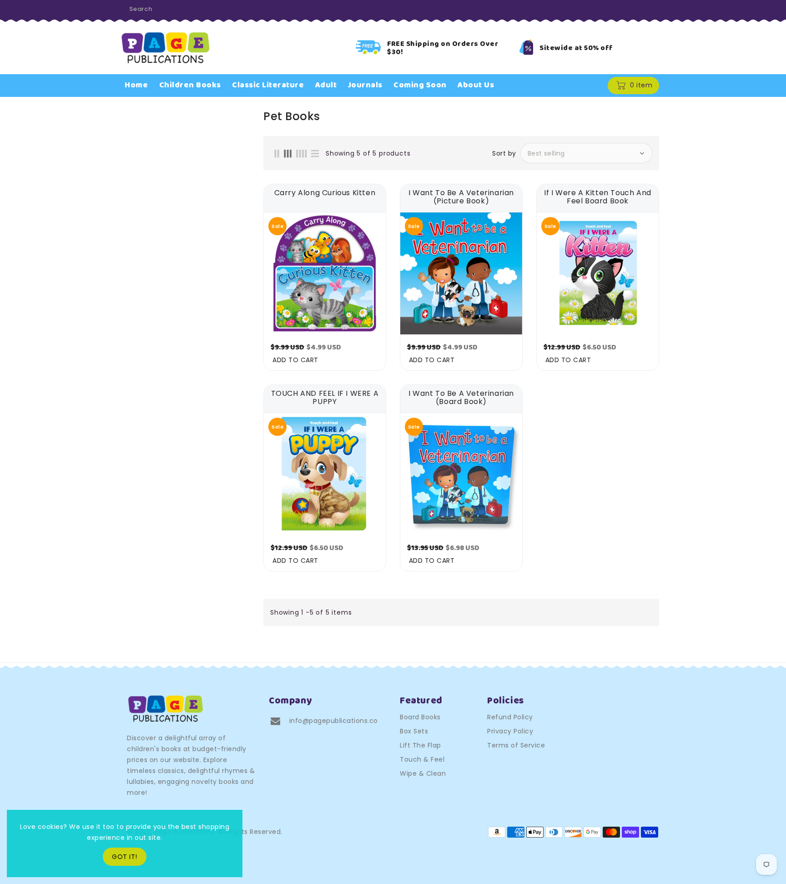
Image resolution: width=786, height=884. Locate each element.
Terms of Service (516, 745)
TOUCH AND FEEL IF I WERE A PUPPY (325, 397)
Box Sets (414, 731)
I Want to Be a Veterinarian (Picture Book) (461, 197)
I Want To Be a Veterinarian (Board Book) (461, 397)
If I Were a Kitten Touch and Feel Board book (597, 197)
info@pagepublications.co (333, 720)
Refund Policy (510, 717)
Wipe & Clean (423, 773)
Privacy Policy (510, 731)
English (641, 10)
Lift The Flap (420, 745)
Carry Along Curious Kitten (325, 193)
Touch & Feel (422, 759)
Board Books (420, 717)
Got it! (124, 856)
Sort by (504, 153)
